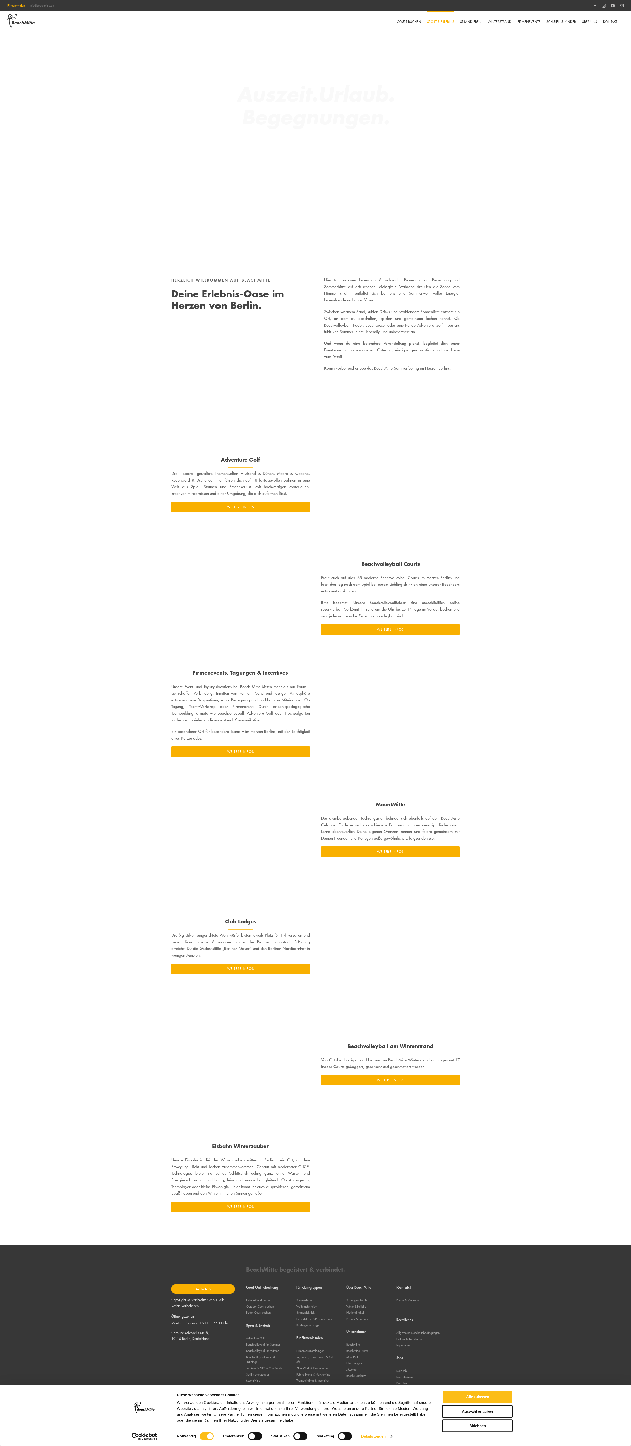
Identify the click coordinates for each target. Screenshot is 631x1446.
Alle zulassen (477, 1397)
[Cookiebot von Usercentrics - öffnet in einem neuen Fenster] (144, 1436)
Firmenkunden (16, 5)
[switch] (255, 1436)
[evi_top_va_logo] (203, 1347)
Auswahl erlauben (477, 1411)
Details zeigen (373, 1436)
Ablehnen (477, 1426)
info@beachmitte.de (42, 5)
